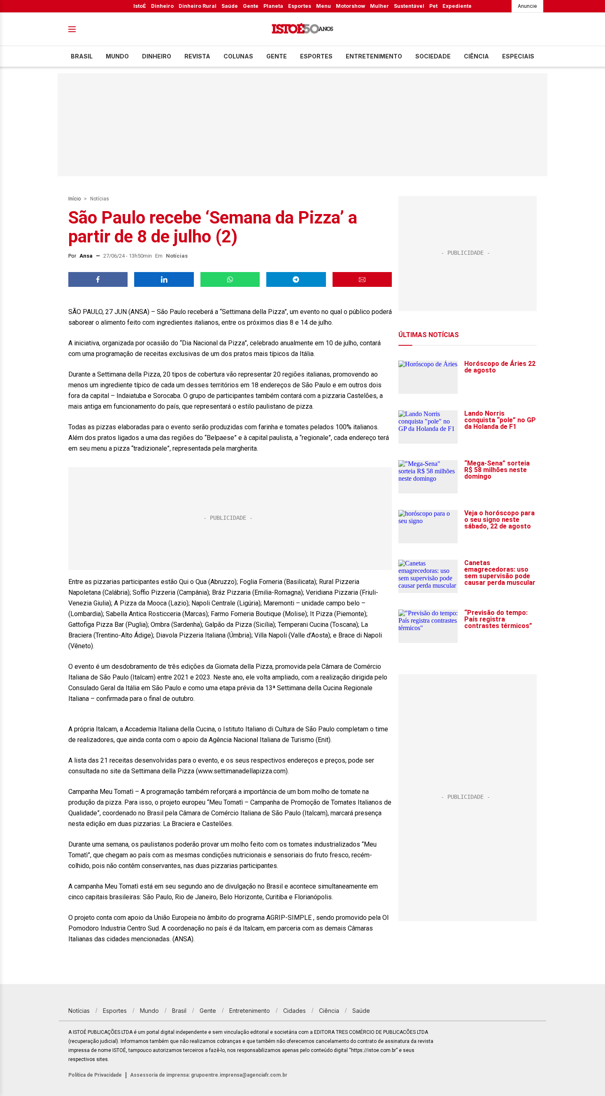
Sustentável (409, 6)
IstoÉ (139, 6)
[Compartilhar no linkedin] (163, 279)
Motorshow (350, 6)
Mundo (117, 56)
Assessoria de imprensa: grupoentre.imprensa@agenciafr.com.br (208, 1075)
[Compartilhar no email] (362, 279)
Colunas (238, 56)
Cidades (294, 1010)
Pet (433, 6)
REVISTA (197, 56)
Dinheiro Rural (197, 6)
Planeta (273, 6)
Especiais (518, 56)
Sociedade (433, 56)
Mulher (379, 6)
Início (74, 199)
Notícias (99, 199)
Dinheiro (162, 6)
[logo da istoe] (302, 29)
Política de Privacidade (95, 1075)
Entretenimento (374, 56)
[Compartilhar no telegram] (296, 279)
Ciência (476, 56)
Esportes (299, 6)
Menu (323, 6)
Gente (250, 6)
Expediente (457, 6)
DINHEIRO (156, 56)
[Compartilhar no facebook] (98, 279)
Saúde (229, 6)
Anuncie (527, 6)
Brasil (82, 56)
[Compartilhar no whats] (230, 279)
